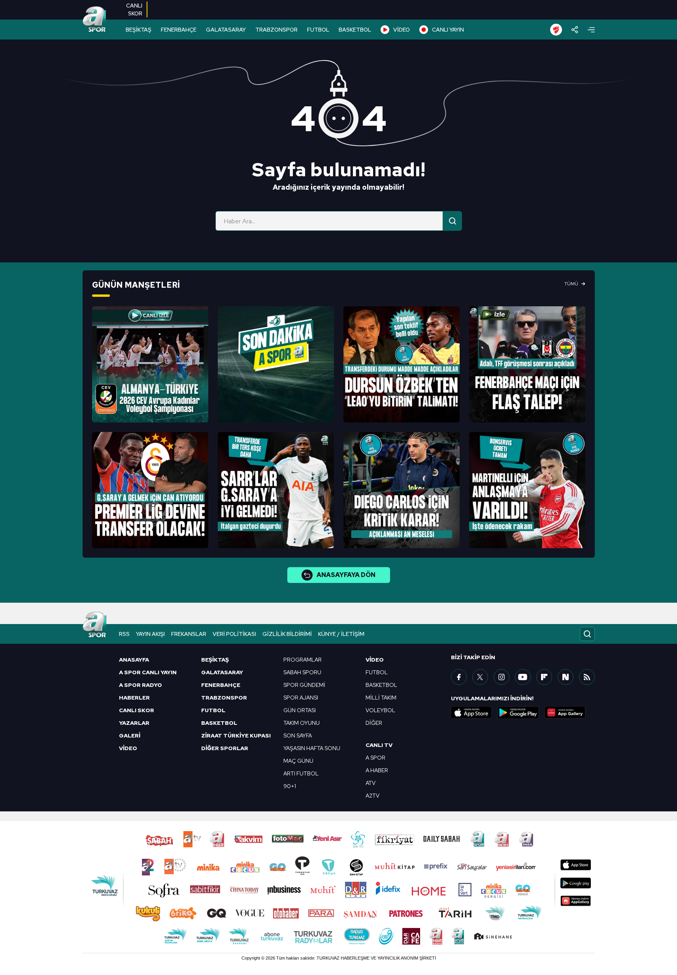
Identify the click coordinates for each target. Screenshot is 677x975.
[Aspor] (150, 364)
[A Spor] (94, 19)
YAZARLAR (134, 722)
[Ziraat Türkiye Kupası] (556, 30)
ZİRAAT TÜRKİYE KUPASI (236, 735)
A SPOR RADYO (140, 684)
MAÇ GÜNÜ (298, 760)
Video (375, 659)
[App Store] (471, 712)
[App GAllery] (565, 712)
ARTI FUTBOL (301, 773)
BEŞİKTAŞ (138, 29)
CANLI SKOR (136, 710)
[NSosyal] (565, 677)
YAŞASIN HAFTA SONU (311, 748)
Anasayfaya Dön (346, 575)
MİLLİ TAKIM (381, 697)
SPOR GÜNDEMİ (304, 684)
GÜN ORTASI (299, 710)
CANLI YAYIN (448, 29)
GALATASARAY (226, 29)
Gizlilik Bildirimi (287, 633)
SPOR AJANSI (300, 697)
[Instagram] (501, 677)
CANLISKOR (134, 9)
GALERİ (129, 735)
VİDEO (401, 29)
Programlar (302, 659)
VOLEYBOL (380, 710)
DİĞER (374, 722)
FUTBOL (318, 29)
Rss (124, 633)
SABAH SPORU (302, 672)
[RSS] (587, 677)
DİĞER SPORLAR (224, 748)
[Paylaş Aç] (574, 29)
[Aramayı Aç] (587, 634)
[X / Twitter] (480, 677)
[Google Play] (518, 712)
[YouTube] (523, 677)
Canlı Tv (379, 745)
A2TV (372, 795)
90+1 (289, 786)
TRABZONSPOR (276, 29)
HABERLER (134, 697)
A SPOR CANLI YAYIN (148, 672)
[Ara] (452, 221)
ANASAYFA (134, 659)
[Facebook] (459, 677)
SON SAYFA (297, 735)
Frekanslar (188, 633)
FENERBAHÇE (178, 29)
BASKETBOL (355, 29)
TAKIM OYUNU (301, 722)
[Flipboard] (544, 677)
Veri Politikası (234, 633)
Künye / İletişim (341, 633)
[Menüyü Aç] (591, 29)
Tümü (571, 284)
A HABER (377, 770)
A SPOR (375, 757)
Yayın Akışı (150, 633)
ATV (370, 782)
